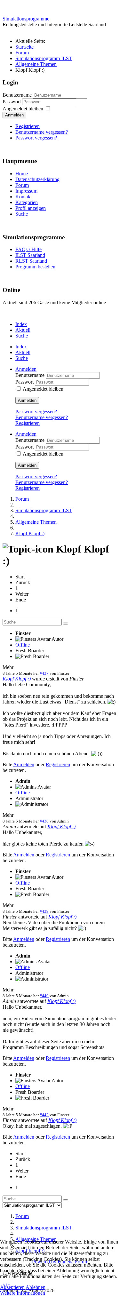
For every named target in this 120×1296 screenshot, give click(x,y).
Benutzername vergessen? (41, 132)
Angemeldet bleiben (23, 108)
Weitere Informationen (22, 1293)
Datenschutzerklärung (37, 179)
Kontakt (23, 196)
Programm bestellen (35, 266)
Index (21, 324)
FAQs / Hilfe (28, 249)
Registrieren (27, 126)
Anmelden (14, 115)
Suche (21, 214)
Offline (22, 645)
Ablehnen (35, 1287)
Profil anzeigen (30, 208)
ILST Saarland (30, 255)
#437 (44, 673)
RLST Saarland (31, 261)
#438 (44, 821)
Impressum (26, 191)
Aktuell (22, 330)
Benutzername (17, 95)
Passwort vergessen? (36, 137)
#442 (44, 1114)
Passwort (12, 101)
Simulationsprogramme (26, 18)
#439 (44, 911)
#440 (44, 995)
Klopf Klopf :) (17, 678)
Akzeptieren (12, 1287)
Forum (22, 185)
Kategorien (26, 202)
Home (21, 173)
